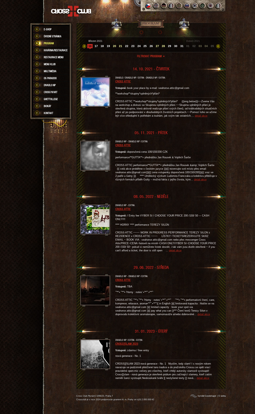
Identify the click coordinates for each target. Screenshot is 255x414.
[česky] (148, 5)
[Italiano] (218, 5)
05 (212, 46)
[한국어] (195, 5)
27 (157, 46)
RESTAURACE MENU (54, 57)
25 (145, 46)
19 (108, 46)
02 (194, 46)
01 (187, 46)
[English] (156, 5)
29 (169, 46)
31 (181, 46)
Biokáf (47, 106)
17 (96, 46)
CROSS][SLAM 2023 (126, 343)
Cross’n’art (50, 92)
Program (49, 43)
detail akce (201, 115)
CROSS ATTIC (123, 81)
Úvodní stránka (52, 36)
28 (163, 46)
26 (151, 46)
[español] (179, 5)
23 (132, 46)
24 (139, 46)
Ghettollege (51, 99)
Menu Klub (50, 64)
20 (114, 46)
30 (175, 46)
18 (102, 46)
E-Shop (47, 29)
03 (200, 46)
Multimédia (50, 71)
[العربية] (203, 5)
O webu (222, 396)
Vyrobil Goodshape (207, 396)
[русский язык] (187, 5)
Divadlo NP (50, 85)
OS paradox (50, 78)
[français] (172, 5)
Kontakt (48, 113)
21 (120, 46)
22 (126, 46)
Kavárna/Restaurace (56, 50)
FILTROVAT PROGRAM (151, 56)
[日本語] (210, 5)
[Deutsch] (164, 5)
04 (206, 46)
